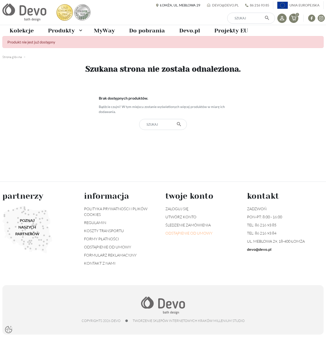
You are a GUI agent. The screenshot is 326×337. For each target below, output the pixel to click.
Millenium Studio (229, 321)
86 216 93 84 (265, 233)
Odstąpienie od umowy (107, 247)
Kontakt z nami (100, 263)
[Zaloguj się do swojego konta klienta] (282, 18)
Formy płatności (101, 238)
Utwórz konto (180, 216)
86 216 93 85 (259, 5)
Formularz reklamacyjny (110, 255)
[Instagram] (321, 18)
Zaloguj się (177, 208)
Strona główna (12, 57)
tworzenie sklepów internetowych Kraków (173, 321)
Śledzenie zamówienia (188, 225)
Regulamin (95, 222)
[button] (293, 18)
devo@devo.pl (225, 5)
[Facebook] (311, 18)
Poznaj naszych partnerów (27, 227)
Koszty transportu (104, 230)
